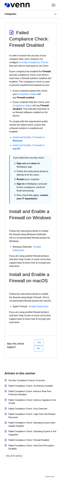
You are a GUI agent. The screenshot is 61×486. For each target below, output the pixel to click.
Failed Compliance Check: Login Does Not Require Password (31, 415)
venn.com (49, 476)
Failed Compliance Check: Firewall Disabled (28, 440)
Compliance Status (27, 94)
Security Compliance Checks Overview (26, 380)
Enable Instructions (38, 306)
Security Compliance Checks (33, 62)
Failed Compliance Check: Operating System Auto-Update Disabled (32, 424)
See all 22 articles (14, 456)
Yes (39, 342)
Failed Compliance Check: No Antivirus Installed (30, 386)
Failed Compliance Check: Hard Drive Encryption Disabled (31, 447)
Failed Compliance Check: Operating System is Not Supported (32, 433)
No (38, 348)
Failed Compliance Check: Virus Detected (27, 408)
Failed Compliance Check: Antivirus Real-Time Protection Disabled (29, 393)
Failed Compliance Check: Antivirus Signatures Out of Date (32, 401)
